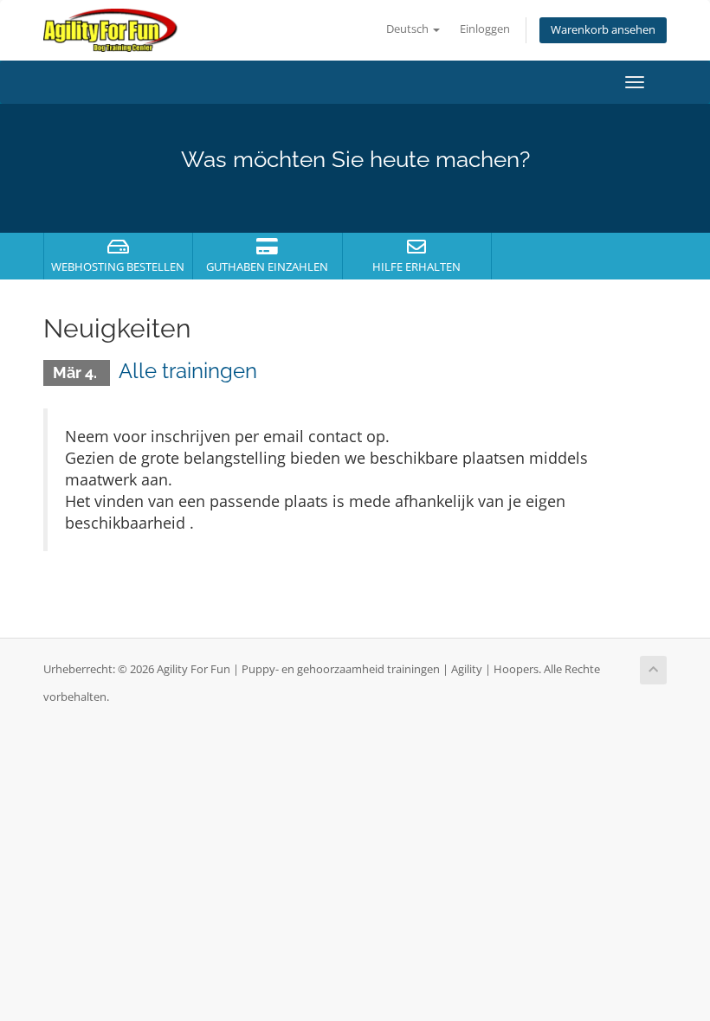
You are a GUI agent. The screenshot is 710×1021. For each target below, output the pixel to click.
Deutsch (408, 29)
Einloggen (485, 29)
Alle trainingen (188, 370)
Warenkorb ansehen (603, 29)
